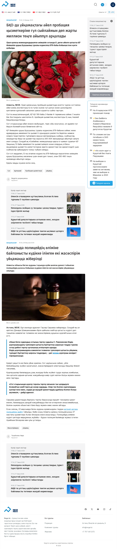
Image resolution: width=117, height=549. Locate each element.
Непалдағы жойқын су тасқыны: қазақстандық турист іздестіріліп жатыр (101, 48)
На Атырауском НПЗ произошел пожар (102, 111)
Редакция (48, 523)
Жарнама (48, 532)
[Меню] (112, 4)
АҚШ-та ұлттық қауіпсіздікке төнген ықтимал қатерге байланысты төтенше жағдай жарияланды (99, 83)
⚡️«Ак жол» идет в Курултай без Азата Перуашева (102, 153)
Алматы (101, 12)
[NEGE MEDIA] (8, 4)
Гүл (9, 171)
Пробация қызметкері (33, 171)
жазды (56, 353)
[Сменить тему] (104, 4)
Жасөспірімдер (13, 428)
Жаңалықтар (11, 20)
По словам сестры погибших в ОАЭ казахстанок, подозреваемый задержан (101, 140)
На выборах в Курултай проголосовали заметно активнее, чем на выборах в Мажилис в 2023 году (101, 169)
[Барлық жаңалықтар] (111, 21)
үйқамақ (49, 171)
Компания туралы (51, 527)
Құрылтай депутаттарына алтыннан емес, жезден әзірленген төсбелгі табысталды (101, 65)
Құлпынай (17, 171)
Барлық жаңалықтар (101, 95)
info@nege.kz (87, 527)
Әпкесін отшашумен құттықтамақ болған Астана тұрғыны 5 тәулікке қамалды (99, 32)
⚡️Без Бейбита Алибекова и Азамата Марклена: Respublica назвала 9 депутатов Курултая (102, 123)
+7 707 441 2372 (88, 532)
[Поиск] (95, 5)
